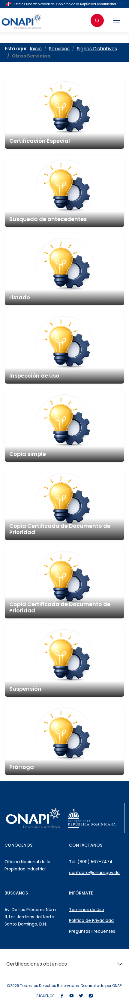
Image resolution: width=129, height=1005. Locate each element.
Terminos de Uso (86, 910)
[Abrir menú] (116, 20)
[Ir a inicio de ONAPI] (33, 818)
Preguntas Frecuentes (92, 931)
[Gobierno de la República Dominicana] (92, 818)
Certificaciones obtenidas (36, 963)
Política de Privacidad (91, 920)
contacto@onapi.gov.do (94, 873)
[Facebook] (61, 996)
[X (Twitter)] (81, 996)
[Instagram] (90, 996)
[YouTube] (71, 996)
